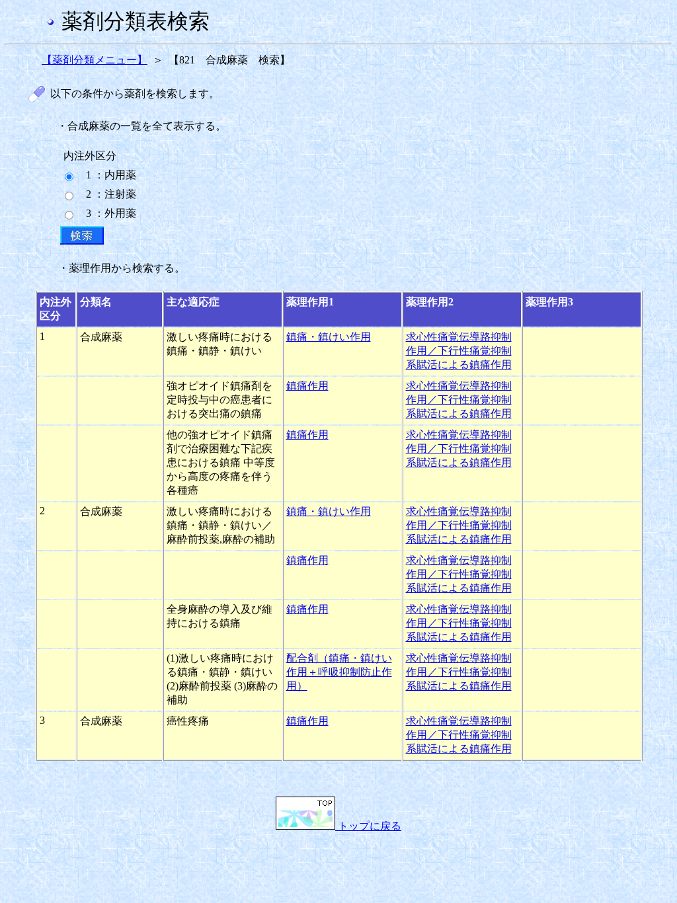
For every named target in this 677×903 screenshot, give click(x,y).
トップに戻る (368, 826)
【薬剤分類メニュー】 (94, 59)
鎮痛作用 (307, 385)
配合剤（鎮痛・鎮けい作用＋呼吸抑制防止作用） (339, 671)
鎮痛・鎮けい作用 (328, 336)
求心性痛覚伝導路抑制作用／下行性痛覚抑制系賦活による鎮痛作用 (459, 350)
